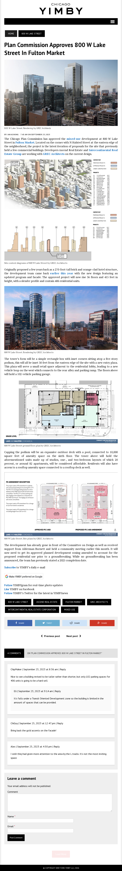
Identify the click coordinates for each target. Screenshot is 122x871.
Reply (63, 669)
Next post (72, 636)
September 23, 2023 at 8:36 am (41, 669)
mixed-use (74, 139)
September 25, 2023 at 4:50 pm (34, 746)
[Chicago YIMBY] (61, 9)
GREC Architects (53, 154)
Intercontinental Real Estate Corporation (32, 609)
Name (10, 816)
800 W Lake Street (18, 602)
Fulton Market (24, 142)
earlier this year (61, 273)
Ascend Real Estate (46, 602)
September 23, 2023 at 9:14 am (35, 691)
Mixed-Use (69, 609)
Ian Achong (12, 134)
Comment (12, 791)
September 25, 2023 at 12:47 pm (37, 723)
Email (10, 826)
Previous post (52, 636)
